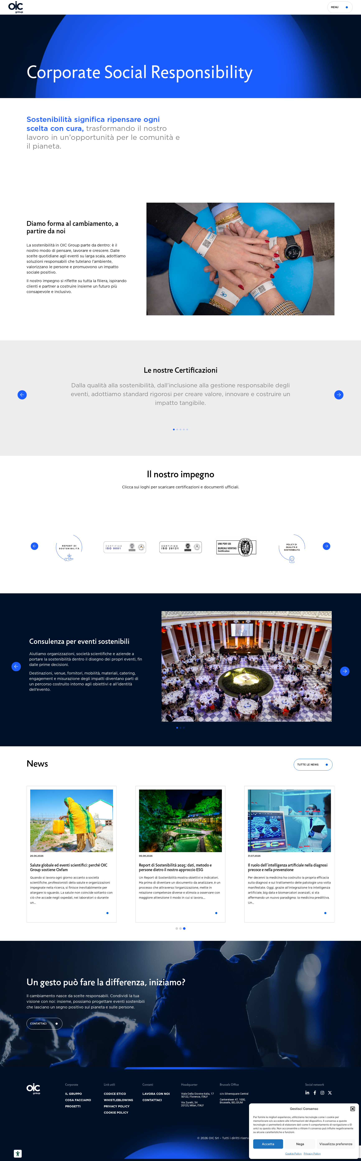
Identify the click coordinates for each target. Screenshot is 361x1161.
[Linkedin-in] (307, 1093)
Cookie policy (116, 1112)
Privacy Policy (312, 1153)
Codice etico (115, 1094)
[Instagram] (322, 1093)
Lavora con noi (156, 1094)
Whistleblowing (118, 1100)
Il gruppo (73, 1094)
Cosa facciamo (78, 1100)
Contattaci (152, 1100)
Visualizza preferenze (335, 1144)
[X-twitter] (330, 1093)
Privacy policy (117, 1106)
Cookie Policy (293, 1153)
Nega (300, 1144)
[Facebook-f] (315, 1093)
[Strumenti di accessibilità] (18, 1154)
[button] (353, 1109)
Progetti (73, 1106)
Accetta (268, 1144)
